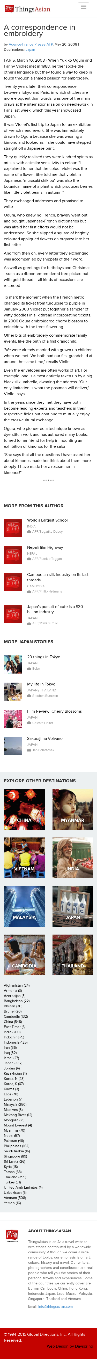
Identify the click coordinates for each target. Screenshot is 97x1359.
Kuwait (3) (11, 1089)
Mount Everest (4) (18, 1125)
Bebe (36, 669)
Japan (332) (13, 1063)
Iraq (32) (10, 1053)
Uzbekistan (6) (15, 1192)
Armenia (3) (13, 990)
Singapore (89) (15, 1156)
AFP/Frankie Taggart (47, 559)
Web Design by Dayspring (70, 1346)
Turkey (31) (12, 1182)
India (31, 526)
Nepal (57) (12, 1135)
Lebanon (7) (13, 1099)
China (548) (13, 1022)
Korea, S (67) (14, 1084)
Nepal (32, 554)
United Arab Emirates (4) (23, 1187)
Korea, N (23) (14, 1078)
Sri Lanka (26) (14, 1161)
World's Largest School (47, 520)
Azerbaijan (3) (14, 996)
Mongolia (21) (14, 1120)
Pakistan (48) (14, 1141)
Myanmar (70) (14, 1130)
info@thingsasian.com (55, 1306)
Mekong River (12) (18, 1115)
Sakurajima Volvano (45, 738)
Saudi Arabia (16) (17, 1151)
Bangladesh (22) (16, 1001)
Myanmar (72, 820)
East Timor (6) (14, 1027)
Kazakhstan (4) (15, 1073)
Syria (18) (11, 1167)
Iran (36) (10, 1047)
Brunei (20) (12, 1011)
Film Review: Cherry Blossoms (54, 711)
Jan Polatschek (43, 750)
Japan (30, 49)
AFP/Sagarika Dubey (47, 532)
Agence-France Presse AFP (31, 44)
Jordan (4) (12, 1068)
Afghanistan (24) (16, 985)
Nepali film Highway (45, 547)
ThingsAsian (28, 9)
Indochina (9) (14, 1037)
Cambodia (36, 586)
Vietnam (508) (15, 1198)
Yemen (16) (12, 1203)
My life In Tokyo (41, 684)
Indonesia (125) (15, 1042)
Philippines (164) (16, 1146)
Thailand (48, 690)
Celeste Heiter (42, 723)
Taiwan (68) (12, 1172)
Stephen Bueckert (45, 696)
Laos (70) (11, 1094)
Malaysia (24, 917)
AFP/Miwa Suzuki (45, 623)
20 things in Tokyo (43, 657)
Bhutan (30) (13, 1006)
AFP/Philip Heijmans (47, 591)
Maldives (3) (13, 1110)
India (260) (12, 1032)
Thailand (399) (15, 1177)
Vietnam (24, 869)
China (24, 820)
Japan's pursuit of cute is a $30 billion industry (55, 609)
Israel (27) (11, 1058)
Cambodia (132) (16, 1016)
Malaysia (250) (15, 1104)
